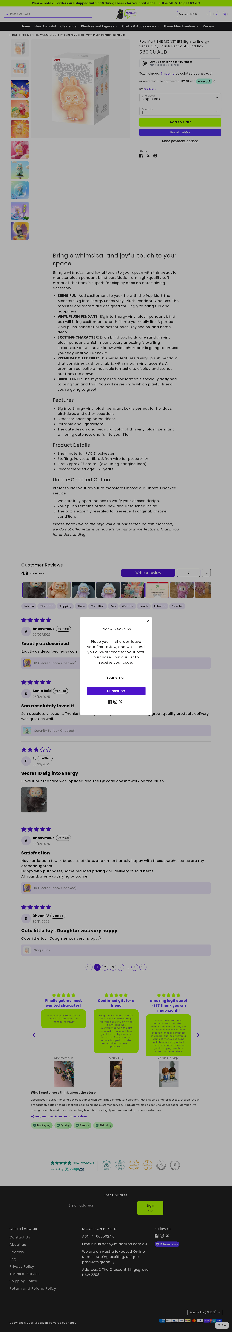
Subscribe (116, 690)
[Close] (148, 621)
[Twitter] (120, 702)
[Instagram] (115, 702)
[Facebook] (110, 702)
